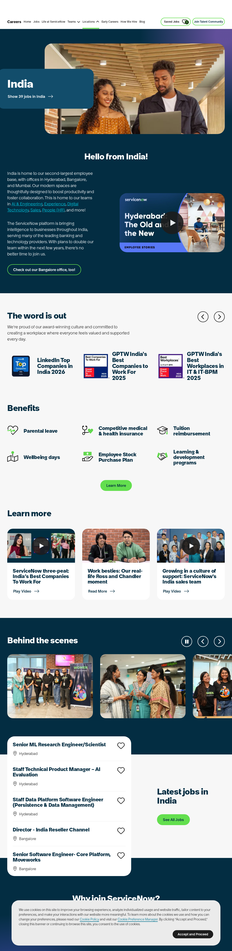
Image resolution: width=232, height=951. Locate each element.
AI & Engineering (27, 204)
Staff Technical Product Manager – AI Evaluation (56, 772)
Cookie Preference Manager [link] (138, 919)
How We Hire (129, 21)
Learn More (116, 485)
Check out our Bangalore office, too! (44, 269)
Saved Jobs (176, 22)
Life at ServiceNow (53, 21)
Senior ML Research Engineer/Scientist (59, 744)
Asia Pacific (102, 9)
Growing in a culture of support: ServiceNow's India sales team (189, 576)
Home (27, 21)
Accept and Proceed (193, 934)
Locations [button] (88, 21)
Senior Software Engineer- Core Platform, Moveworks (62, 857)
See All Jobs (173, 819)
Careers (14, 21)
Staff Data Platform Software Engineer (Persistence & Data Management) (58, 802)
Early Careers (110, 21)
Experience (55, 204)
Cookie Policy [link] (89, 919)
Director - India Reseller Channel (51, 829)
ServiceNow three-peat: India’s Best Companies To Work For (41, 576)
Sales (82, 9)
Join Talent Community (208, 21)
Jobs (36, 21)
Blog (142, 21)
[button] (203, 316)
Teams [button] (72, 21)
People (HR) (53, 210)
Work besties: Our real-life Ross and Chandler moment (115, 576)
